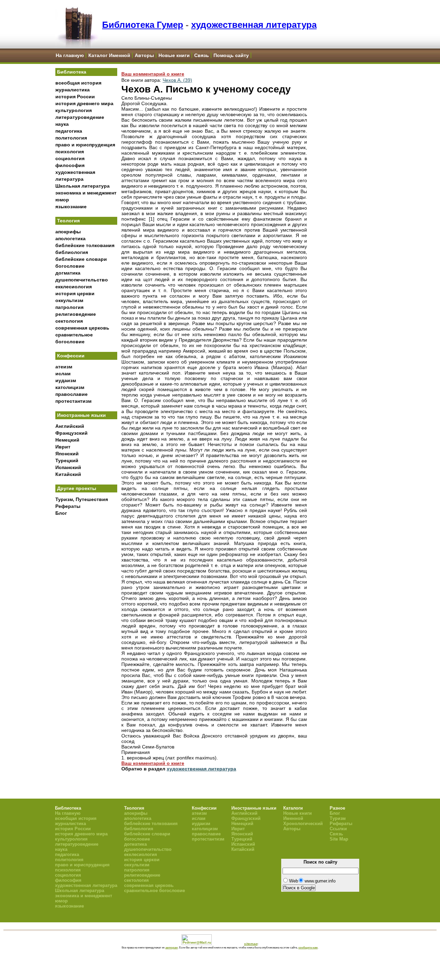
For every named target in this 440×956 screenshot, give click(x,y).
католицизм (69, 387)
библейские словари (81, 259)
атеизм (63, 366)
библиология (71, 252)
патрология (69, 307)
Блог (61, 513)
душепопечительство (81, 279)
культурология (73, 110)
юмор (62, 199)
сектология (69, 321)
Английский (69, 426)
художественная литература (254, 25)
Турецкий (66, 460)
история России (75, 96)
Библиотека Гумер (142, 25)
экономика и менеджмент (86, 193)
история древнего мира (84, 103)
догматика (67, 273)
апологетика (70, 238)
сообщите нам (308, 947)
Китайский (68, 474)
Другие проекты (76, 488)
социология (70, 158)
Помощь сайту (231, 55)
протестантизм (73, 401)
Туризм (338, 818)
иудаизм (65, 380)
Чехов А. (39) (177, 80)
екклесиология (73, 286)
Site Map (339, 839)
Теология (68, 220)
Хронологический (303, 823)
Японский (67, 453)
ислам (62, 373)
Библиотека (71, 72)
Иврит (62, 446)
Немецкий (67, 440)
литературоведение (79, 117)
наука (62, 124)
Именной (293, 818)
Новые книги (174, 55)
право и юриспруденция (85, 144)
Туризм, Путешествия (81, 499)
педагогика (68, 131)
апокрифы (68, 231)
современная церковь (82, 328)
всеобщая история (78, 83)
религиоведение (75, 314)
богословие (70, 266)
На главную (70, 55)
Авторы (144, 55)
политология (71, 138)
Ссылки (338, 828)
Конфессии (71, 355)
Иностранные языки (81, 415)
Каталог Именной (109, 55)
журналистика (72, 89)
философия (70, 165)
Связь (201, 55)
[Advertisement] (86, 633)
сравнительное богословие (154, 890)
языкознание (71, 206)
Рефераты (67, 506)
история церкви (75, 293)
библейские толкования (84, 245)
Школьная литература (82, 186)
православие (71, 394)
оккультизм (69, 300)
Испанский (68, 467)
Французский (71, 433)
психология (69, 151)
